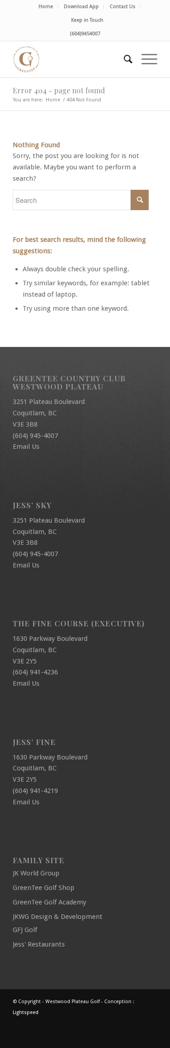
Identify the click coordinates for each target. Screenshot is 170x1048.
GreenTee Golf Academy (49, 902)
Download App (81, 7)
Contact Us (123, 7)
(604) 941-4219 (35, 791)
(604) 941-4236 (35, 672)
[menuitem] (46, 7)
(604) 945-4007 (35, 436)
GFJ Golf (25, 930)
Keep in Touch (87, 20)
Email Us (26, 446)
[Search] (123, 59)
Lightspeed (26, 1012)
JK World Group (36, 873)
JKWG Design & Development (57, 917)
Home (46, 7)
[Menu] (144, 59)
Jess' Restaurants (39, 944)
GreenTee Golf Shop (43, 888)
